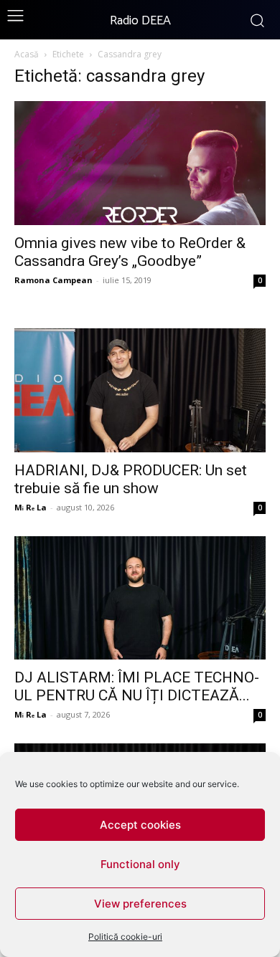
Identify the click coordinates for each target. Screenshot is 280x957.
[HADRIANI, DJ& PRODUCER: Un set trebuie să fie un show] (140, 390)
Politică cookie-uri (125, 936)
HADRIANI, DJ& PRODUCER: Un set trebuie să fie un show (130, 479)
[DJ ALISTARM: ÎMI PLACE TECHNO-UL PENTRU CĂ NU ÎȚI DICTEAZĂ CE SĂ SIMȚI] (140, 598)
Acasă (26, 54)
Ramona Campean (53, 280)
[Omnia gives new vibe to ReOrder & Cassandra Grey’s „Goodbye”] (140, 163)
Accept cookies (140, 825)
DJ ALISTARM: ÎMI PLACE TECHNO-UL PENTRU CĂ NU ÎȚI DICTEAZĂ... (136, 686)
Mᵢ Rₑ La (30, 507)
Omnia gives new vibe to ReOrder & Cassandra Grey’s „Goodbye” (130, 252)
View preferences (140, 903)
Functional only (140, 864)
